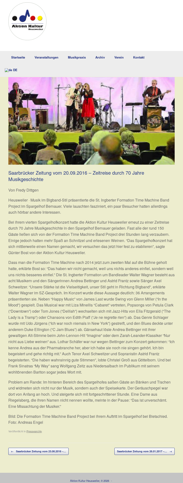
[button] (176, 64)
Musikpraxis (77, 57)
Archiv (100, 57)
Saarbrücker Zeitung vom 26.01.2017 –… (144, 451)
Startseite (18, 57)
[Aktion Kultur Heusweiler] (27, 21)
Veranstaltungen (46, 57)
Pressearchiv (34, 431)
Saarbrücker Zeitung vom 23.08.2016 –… (38, 451)
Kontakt (138, 57)
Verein (119, 57)
